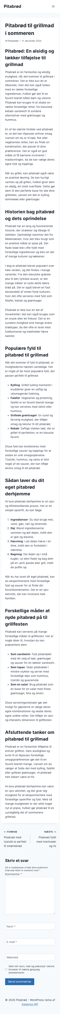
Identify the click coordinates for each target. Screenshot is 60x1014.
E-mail (12, 942)
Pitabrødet (13, 41)
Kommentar (13, 874)
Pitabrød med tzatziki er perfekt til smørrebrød (15, 839)
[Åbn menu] (53, 6)
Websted (12, 957)
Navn (11, 926)
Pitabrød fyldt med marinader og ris (46, 839)
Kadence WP (30, 1004)
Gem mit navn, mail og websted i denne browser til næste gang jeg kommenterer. (31, 969)
